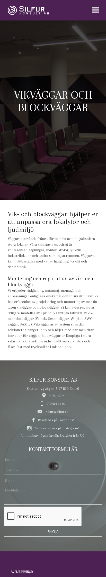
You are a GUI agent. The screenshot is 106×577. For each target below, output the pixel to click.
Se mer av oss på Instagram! (56, 428)
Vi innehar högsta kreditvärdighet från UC (53, 435)
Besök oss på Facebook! (55, 420)
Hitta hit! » (56, 395)
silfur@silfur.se (56, 412)
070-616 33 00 (55, 403)
